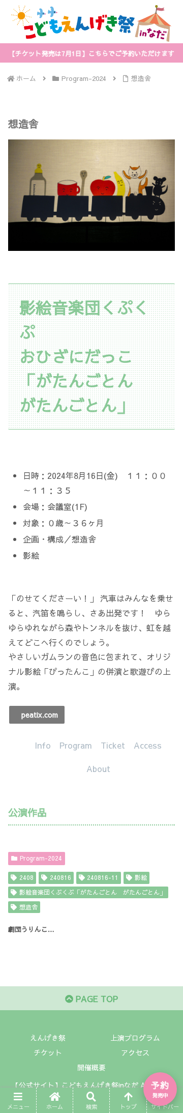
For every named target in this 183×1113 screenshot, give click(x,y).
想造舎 (28, 907)
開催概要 (91, 1067)
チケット (48, 1052)
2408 (26, 877)
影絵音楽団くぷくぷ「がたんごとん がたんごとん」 (92, 892)
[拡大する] (162, 153)
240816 (60, 877)
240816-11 (102, 877)
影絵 (141, 877)
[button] (37, 715)
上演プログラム (135, 1038)
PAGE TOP (95, 998)
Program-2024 (41, 858)
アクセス (135, 1052)
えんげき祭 (48, 1038)
